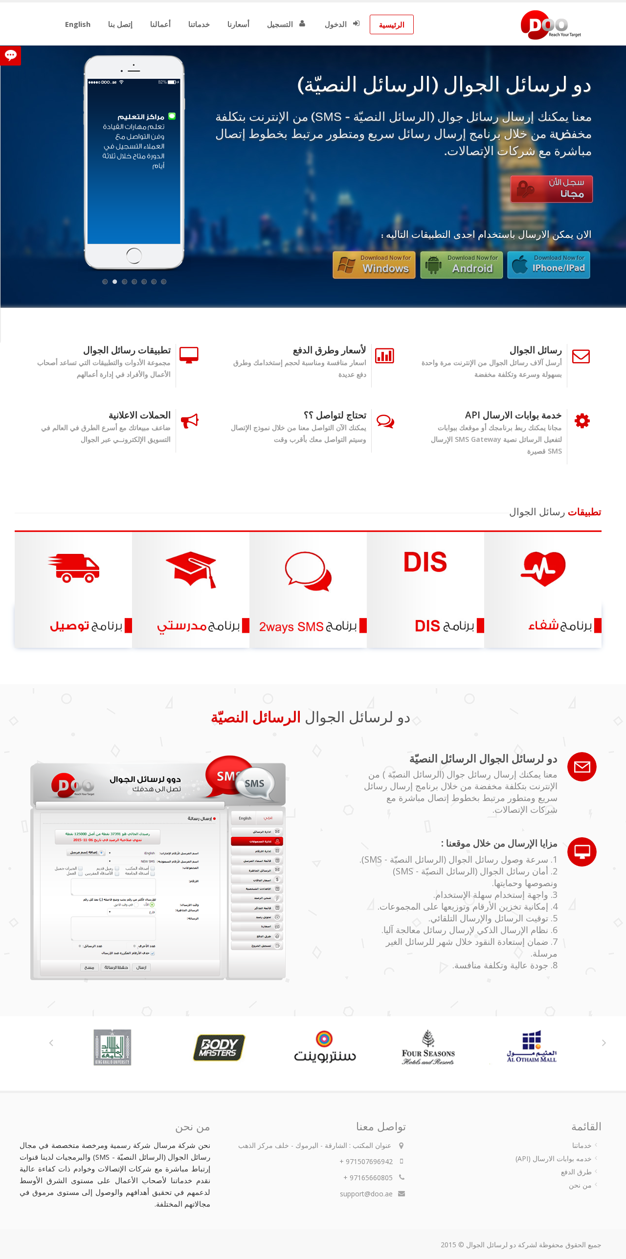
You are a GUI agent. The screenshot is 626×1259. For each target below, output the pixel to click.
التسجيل (280, 24)
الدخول (336, 24)
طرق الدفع (576, 1171)
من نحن (580, 1185)
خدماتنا (199, 24)
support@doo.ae (366, 1193)
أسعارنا (238, 24)
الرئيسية (391, 24)
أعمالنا (160, 24)
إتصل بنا (120, 24)
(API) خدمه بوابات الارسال (553, 1158)
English (77, 24)
